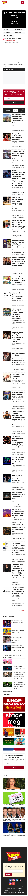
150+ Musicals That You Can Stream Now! (18, 529)
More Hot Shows (8, 749)
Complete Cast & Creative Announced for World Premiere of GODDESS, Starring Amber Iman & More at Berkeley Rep (18, 418)
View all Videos (7, 691)
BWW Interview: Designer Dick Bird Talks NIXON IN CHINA (18, 495)
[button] (22, 2)
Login (19, 2)
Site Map (20, 888)
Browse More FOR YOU (13, 655)
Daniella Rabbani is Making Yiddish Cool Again (18, 662)
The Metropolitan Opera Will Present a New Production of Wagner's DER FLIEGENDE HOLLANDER (18, 592)
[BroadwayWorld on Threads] (10, 883)
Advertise (7, 886)
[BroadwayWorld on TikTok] (20, 880)
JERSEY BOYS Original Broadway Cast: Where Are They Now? (14, 819)
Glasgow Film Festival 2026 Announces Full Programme (17, 136)
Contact (17, 886)
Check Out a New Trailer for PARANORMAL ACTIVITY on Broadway (19, 668)
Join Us (21, 886)
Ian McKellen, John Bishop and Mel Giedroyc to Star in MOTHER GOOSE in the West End (18, 396)
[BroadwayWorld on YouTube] (13, 883)
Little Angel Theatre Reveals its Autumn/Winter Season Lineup (18, 279)
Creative (19, 29)
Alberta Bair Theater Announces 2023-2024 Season (18, 296)
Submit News (9, 888)
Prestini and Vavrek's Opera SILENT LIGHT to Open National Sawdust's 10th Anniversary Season (17, 203)
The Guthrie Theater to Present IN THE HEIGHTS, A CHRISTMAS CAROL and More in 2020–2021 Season (18, 548)
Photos (19, 32)
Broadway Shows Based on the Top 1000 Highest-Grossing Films (18, 243)
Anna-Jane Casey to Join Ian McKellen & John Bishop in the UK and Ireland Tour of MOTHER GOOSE (18, 358)
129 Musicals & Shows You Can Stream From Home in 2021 (17, 478)
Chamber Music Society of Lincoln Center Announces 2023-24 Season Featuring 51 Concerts (18, 336)
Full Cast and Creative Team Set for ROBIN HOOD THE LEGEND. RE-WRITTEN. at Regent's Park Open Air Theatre (18, 314)
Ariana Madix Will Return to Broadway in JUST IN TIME (13, 790)
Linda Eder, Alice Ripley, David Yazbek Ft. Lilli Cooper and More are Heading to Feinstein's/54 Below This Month (18, 570)
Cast (7, 29)
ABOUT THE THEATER (10, 40)
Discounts (19, 749)
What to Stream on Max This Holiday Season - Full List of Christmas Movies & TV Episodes (18, 261)
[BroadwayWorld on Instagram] (13, 880)
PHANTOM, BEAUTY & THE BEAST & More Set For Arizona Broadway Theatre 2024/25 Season (18, 225)
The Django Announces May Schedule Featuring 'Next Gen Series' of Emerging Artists (18, 441)
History (8, 32)
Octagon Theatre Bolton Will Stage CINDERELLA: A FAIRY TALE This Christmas (18, 155)
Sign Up (14, 102)
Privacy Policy (20, 892)
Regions (15, 888)
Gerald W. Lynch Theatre (13, 39)
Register (15, 2)
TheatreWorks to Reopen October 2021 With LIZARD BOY (18, 460)
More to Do (9, 35)
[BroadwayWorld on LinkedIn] (17, 880)
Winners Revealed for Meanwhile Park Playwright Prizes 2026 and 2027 (18, 118)
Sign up (14, 767)
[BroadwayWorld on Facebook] (10, 880)
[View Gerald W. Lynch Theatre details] (14, 53)
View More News (20, 610)
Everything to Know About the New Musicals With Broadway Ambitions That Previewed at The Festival (14, 835)
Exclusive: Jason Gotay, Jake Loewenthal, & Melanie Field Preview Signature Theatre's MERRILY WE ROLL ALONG (19, 676)
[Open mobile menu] (26, 2)
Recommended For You (8, 616)
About (12, 886)
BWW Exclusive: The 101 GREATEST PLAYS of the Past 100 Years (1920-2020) (18, 513)
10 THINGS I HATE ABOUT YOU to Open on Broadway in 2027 (13, 805)
